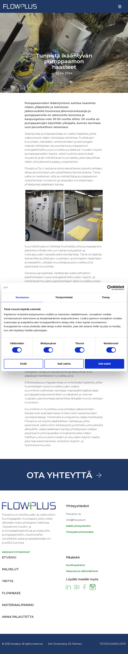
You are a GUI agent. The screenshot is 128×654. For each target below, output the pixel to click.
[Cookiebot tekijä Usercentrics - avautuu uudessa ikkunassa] (109, 287)
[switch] (48, 350)
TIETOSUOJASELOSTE (113, 643)
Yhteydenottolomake (80, 531)
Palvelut (10, 569)
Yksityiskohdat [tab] (64, 297)
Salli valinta (64, 363)
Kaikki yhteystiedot (78, 525)
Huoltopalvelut (75, 565)
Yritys (7, 581)
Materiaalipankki (18, 605)
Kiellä (23, 363)
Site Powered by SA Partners (65, 643)
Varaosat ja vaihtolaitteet (82, 571)
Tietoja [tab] (106, 297)
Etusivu (9, 557)
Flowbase (11, 593)
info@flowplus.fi (76, 519)
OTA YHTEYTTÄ (59, 475)
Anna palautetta (18, 617)
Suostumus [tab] (22, 297)
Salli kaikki (104, 363)
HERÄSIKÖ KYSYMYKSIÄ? (16, 552)
